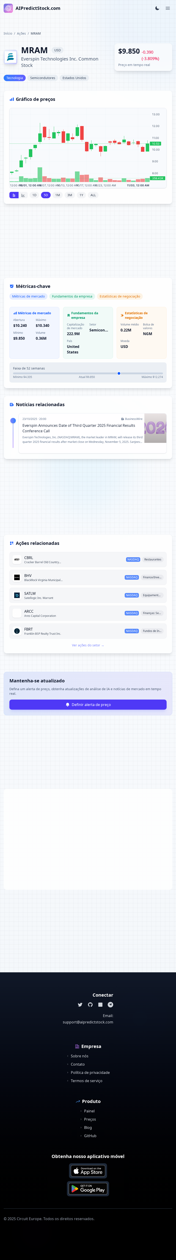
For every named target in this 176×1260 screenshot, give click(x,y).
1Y (81, 195)
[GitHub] (90, 1004)
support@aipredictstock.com (88, 1022)
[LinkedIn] (100, 1004)
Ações (21, 33)
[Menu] (167, 8)
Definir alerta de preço (91, 704)
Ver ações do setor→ (88, 645)
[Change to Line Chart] (23, 195)
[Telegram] (110, 1004)
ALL (93, 195)
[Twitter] (80, 1004)
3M (69, 195)
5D (46, 195)
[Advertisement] (88, 243)
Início (8, 33)
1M (57, 195)
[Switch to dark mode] (157, 8)
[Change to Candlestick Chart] (14, 195)
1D (34, 195)
